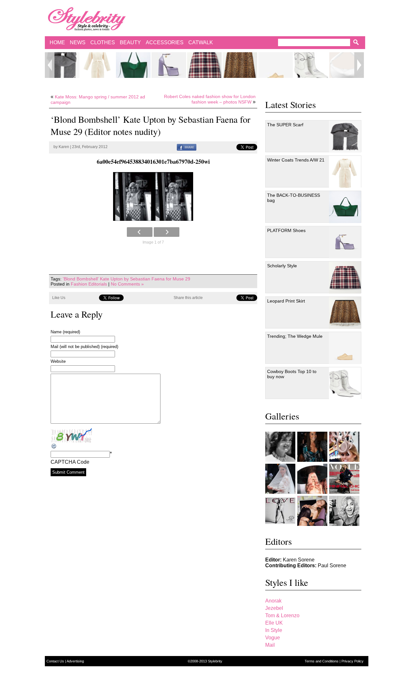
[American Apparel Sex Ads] (312, 511)
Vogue (272, 637)
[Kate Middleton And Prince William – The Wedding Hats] (344, 447)
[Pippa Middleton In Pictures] (312, 447)
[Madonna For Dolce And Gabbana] (344, 511)
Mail (270, 645)
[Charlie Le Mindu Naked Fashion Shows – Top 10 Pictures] (312, 479)
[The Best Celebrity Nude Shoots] (280, 511)
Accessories (165, 42)
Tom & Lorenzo (282, 615)
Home (57, 42)
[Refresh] (54, 446)
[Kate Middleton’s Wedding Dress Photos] (280, 479)
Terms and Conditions (322, 661)
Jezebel (274, 608)
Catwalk (200, 42)
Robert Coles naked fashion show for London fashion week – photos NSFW (210, 99)
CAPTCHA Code (70, 462)
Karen (64, 147)
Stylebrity (215, 661)
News (78, 42)
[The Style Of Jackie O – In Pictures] (280, 447)
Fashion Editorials (89, 284)
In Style (273, 630)
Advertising (75, 661)
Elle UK (274, 623)
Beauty (130, 42)
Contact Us (55, 661)
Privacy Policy (352, 661)
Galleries (282, 416)
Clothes (102, 42)
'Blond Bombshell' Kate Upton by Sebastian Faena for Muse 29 (126, 278)
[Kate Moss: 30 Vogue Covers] (344, 479)
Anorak (273, 600)
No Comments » (127, 284)
